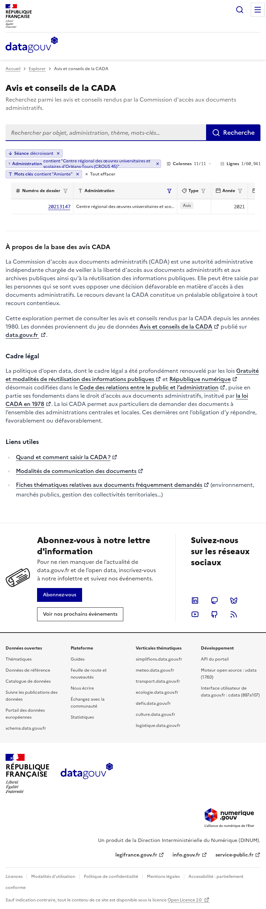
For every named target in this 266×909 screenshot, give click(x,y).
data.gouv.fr (22, 335)
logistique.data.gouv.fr (158, 725)
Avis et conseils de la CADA (176, 326)
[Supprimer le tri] (58, 153)
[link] (59, 595)
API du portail (215, 659)
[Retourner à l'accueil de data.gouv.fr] (32, 45)
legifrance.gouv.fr (136, 855)
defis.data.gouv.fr (153, 703)
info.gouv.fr (186, 855)
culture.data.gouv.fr (155, 714)
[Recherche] (240, 10)
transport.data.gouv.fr (158, 681)
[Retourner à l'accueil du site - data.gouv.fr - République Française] (87, 773)
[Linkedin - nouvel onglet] (195, 600)
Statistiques (82, 717)
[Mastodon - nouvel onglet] (214, 600)
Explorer (37, 69)
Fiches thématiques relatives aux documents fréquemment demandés (109, 485)
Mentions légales (163, 876)
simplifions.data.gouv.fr (159, 659)
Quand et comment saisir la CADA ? (63, 457)
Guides (78, 659)
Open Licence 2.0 (185, 900)
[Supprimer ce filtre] (157, 163)
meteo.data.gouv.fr (155, 670)
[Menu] (258, 10)
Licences (14, 876)
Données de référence (28, 670)
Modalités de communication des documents (76, 471)
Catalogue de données (28, 681)
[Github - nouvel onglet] (214, 614)
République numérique (200, 379)
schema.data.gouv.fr (26, 728)
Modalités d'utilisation (53, 876)
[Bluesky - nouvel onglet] (234, 600)
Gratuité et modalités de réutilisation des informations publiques (132, 375)
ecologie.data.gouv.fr (157, 692)
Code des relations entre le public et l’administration (149, 387)
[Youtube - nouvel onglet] (195, 614)
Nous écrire (82, 688)
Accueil (13, 69)
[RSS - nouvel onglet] (234, 614)
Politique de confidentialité (111, 876)
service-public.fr (234, 855)
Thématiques (19, 659)
